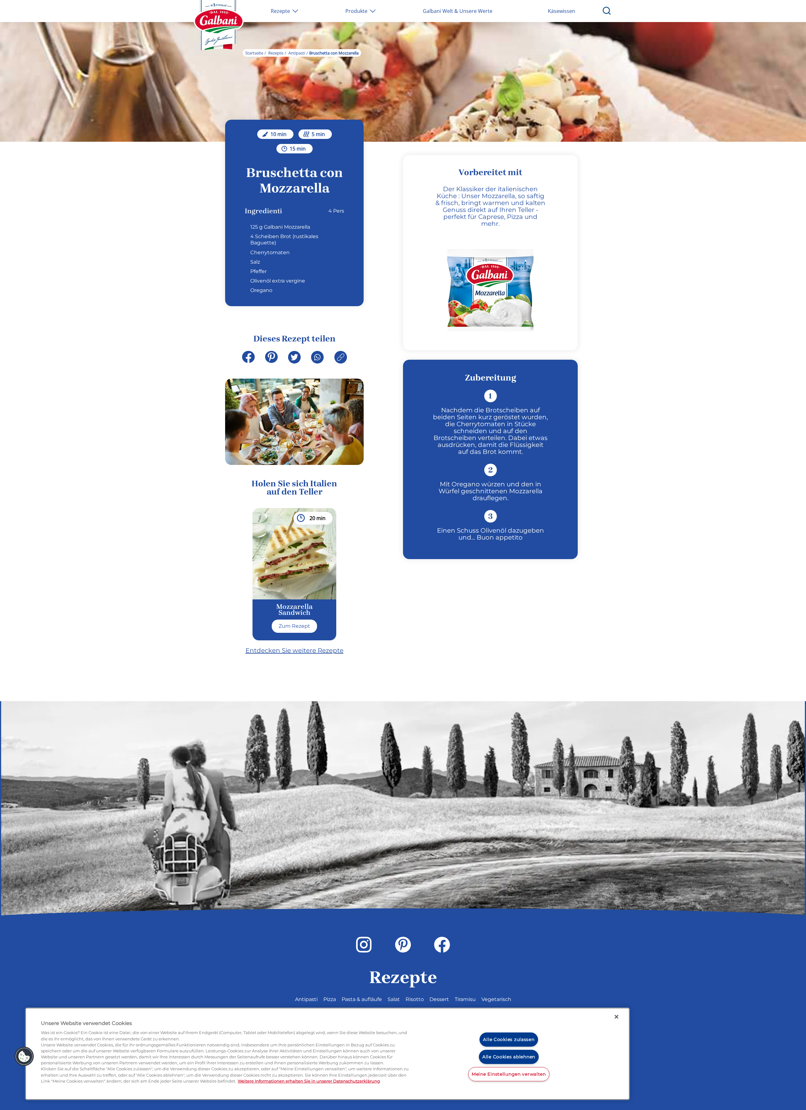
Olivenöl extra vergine (277, 281)
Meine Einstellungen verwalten (509, 1074)
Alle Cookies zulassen (508, 1039)
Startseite (254, 53)
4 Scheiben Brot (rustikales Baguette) (284, 239)
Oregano (261, 290)
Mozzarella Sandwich (294, 610)
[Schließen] (616, 1017)
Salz (255, 262)
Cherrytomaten (270, 252)
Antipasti (296, 53)
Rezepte (275, 53)
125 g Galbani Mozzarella (280, 227)
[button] (24, 1056)
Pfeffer (258, 271)
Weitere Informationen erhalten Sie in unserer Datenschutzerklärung (309, 1081)
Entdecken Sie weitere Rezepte (294, 650)
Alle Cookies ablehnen (508, 1057)
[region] (327, 1054)
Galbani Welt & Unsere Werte (457, 11)
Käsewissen (561, 11)
